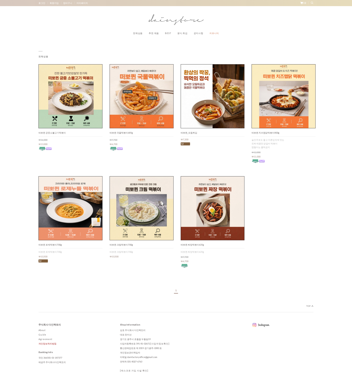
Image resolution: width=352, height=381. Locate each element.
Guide (42, 334)
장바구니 (67, 3)
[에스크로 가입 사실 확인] (134, 370)
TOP (308, 306)
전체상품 (138, 33)
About (42, 330)
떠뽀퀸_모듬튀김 (189, 132)
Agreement (45, 339)
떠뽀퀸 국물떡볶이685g (121, 132)
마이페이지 (82, 3)
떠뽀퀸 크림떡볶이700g (121, 244)
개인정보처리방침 (47, 343)
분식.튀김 (182, 33)
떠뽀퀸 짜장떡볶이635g (192, 244)
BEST (168, 33)
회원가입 (54, 3)
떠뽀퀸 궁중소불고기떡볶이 (52, 132)
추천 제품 (154, 33)
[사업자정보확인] (159, 343)
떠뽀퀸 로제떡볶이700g (50, 244)
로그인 (41, 3)
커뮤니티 (214, 33)
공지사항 (198, 33)
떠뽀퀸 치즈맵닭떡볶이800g (265, 132)
